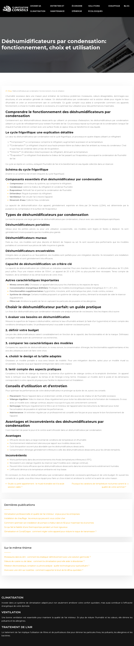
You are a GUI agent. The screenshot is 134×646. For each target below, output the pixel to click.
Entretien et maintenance (57, 8)
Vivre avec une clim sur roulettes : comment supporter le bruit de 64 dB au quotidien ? (43, 570)
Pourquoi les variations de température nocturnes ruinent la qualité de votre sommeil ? (99, 485)
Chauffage (114, 6)
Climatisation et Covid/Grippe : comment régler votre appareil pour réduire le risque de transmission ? (50, 531)
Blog (126, 6)
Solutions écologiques (95, 8)
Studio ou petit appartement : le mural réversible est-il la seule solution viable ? (36, 485)
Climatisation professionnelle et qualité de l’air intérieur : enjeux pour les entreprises (42, 514)
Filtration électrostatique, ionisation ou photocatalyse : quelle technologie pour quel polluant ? (46, 566)
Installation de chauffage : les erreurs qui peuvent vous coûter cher (34, 518)
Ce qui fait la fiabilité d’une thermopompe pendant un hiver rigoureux (35, 527)
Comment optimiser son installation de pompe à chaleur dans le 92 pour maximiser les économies (49, 523)
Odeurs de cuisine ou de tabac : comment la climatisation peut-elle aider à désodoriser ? (44, 561)
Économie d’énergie (77, 8)
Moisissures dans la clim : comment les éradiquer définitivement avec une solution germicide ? (47, 557)
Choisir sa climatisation (37, 8)
